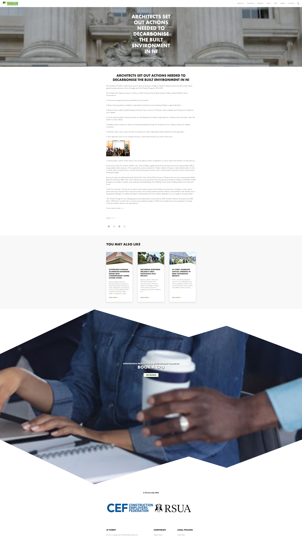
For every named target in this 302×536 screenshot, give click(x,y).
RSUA (113, 218)
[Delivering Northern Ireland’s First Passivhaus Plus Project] (151, 277)
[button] (298, 3)
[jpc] (10, 3)
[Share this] (108, 226)
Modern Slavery (158, 535)
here (122, 208)
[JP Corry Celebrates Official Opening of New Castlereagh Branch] (182, 277)
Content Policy (181, 535)
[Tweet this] (114, 226)
